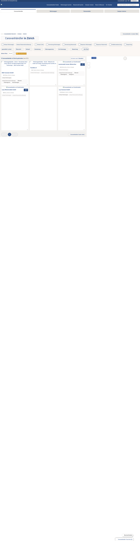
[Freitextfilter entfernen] (135, 5)
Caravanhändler (18, 11)
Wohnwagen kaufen (66, 5)
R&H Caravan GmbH (8, 72)
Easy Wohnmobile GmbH (9, 89)
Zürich (10, 53)
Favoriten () (125, 539)
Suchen (138, 5)
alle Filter (86, 49)
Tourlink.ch (33, 67)
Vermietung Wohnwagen (54, 44)
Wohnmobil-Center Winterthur (67, 64)
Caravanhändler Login (122, 0)
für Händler (109, 5)
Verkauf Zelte (40, 44)
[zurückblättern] (5, 66)
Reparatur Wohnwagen (86, 44)
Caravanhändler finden (53, 5)
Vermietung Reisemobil (70, 44)
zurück (94, 57)
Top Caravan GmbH (64, 89)
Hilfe (129, 0)
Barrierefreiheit (128, 535)
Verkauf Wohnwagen (9, 44)
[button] (4, 134)
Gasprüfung (129, 44)
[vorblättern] (25, 66)
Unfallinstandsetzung (116, 44)
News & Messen (99, 5)
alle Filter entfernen (22, 53)
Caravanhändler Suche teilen (77, 134)
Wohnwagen (53, 11)
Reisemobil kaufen (78, 5)
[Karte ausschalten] (125, 58)
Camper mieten (89, 5)
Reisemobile (87, 11)
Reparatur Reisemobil (101, 44)
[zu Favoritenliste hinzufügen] (3, 62)
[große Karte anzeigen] (88, 63)
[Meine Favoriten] (115, 5)
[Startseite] (2, 34)
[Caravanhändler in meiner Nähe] (89, 67)
